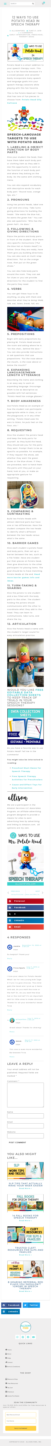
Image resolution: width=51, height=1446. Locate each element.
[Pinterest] (23, 1337)
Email (10, 1122)
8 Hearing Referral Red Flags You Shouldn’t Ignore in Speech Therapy (25, 1285)
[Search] (33, 4)
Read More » (25, 1188)
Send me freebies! (20, 1428)
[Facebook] (28, 1337)
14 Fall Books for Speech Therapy (25, 1216)
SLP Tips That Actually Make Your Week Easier (25, 1184)
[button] (5, 4)
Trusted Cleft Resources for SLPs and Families (25, 1250)
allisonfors (21, 1019)
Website (11, 1132)
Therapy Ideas (26, 37)
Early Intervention (20, 35)
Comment (13, 1081)
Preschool (37, 35)
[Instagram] (17, 1337)
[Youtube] (33, 1337)
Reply (9, 958)
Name (10, 1112)
